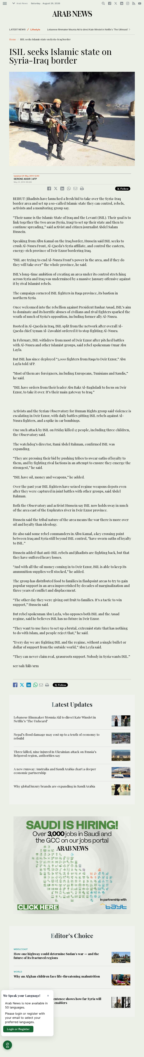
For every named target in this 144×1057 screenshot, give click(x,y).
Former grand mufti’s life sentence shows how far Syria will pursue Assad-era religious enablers (57, 1001)
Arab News (22, 3)
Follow (124, 188)
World (18, 971)
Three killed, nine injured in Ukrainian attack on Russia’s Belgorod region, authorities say (55, 754)
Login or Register (18, 1029)
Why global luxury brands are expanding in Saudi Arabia (54, 786)
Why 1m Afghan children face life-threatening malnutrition (57, 976)
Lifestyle (35, 30)
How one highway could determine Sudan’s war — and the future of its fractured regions (56, 956)
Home (12, 39)
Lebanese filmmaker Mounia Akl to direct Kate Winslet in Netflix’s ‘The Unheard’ (87, 29)
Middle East (21, 949)
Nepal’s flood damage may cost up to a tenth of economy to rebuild (56, 736)
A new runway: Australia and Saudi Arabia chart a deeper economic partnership (55, 771)
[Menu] (5, 3)
